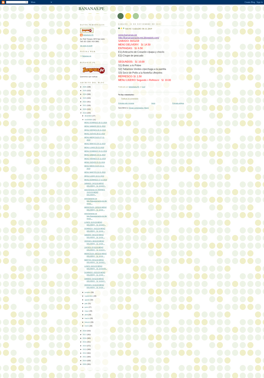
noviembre (89, 120)
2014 (85, 346)
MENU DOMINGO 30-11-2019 (95, 122)
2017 (85, 334)
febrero (87, 322)
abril (86, 315)
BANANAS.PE (91, 8)
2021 (85, 105)
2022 (85, 102)
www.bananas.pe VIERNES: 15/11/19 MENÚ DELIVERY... (94, 192)
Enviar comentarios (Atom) (139, 108)
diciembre (88, 116)
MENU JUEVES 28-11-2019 (94, 134)
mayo (87, 311)
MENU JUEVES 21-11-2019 (94, 162)
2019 (85, 113)
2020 (85, 109)
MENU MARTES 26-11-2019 (94, 144)
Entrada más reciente (126, 103)
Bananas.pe (86, 56)
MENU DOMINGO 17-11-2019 (95, 180)
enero (87, 326)
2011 (85, 357)
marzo (87, 318)
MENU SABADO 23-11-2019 (94, 155)
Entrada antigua (178, 103)
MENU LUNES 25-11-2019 (94, 147)
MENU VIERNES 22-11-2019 (95, 159)
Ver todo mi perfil (86, 46)
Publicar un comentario (129, 98)
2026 (85, 87)
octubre (88, 292)
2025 (85, 90)
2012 (85, 353)
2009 (85, 364)
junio (86, 307)
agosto (87, 300)
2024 (85, 94)
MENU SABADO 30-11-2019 (94, 126)
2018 (85, 331)
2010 (85, 360)
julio (86, 303)
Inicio (153, 103)
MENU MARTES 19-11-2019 (94, 172)
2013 (85, 349)
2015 (85, 342)
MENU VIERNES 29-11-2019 (95, 130)
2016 (85, 338)
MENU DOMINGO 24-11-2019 (95, 151)
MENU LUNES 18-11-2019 (94, 176)
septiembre (89, 296)
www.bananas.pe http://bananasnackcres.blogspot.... (95, 201)
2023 (85, 98)
